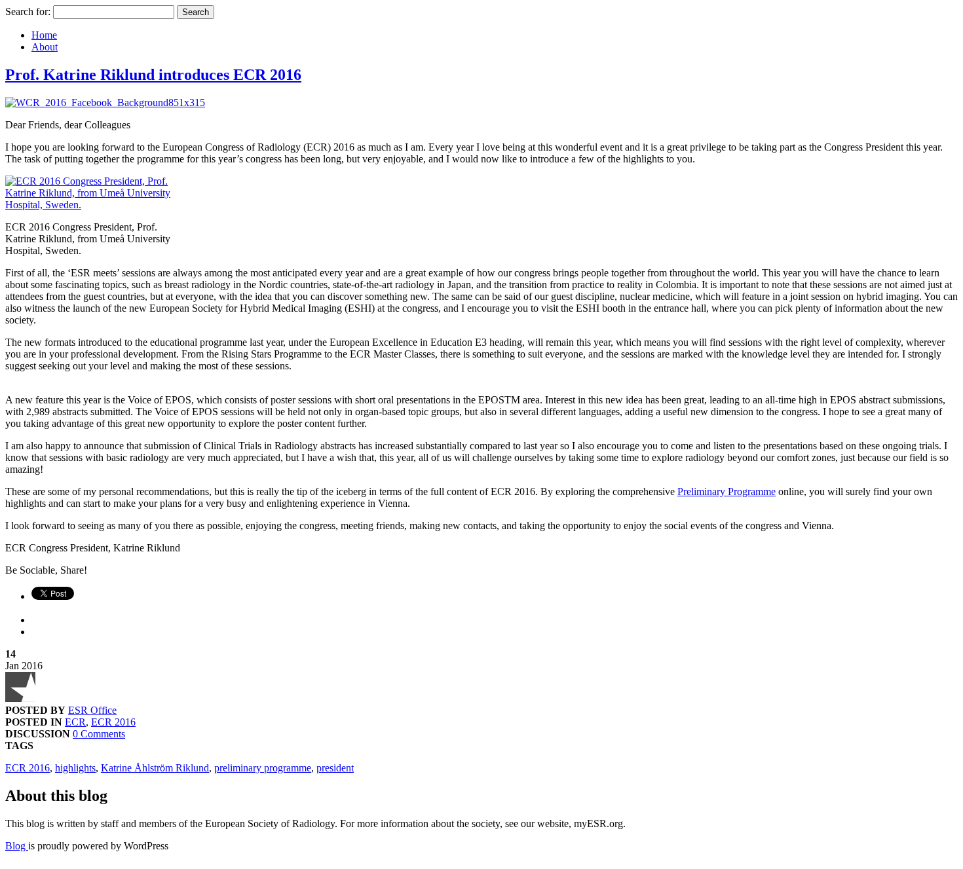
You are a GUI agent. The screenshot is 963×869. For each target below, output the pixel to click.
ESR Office (92, 710)
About (44, 46)
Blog (16, 845)
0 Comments (99, 733)
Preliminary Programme (726, 491)
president (335, 767)
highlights (75, 767)
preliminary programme (262, 767)
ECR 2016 (113, 722)
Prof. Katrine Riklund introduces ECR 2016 (153, 74)
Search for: (27, 11)
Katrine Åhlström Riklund (155, 767)
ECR (75, 722)
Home (44, 35)
